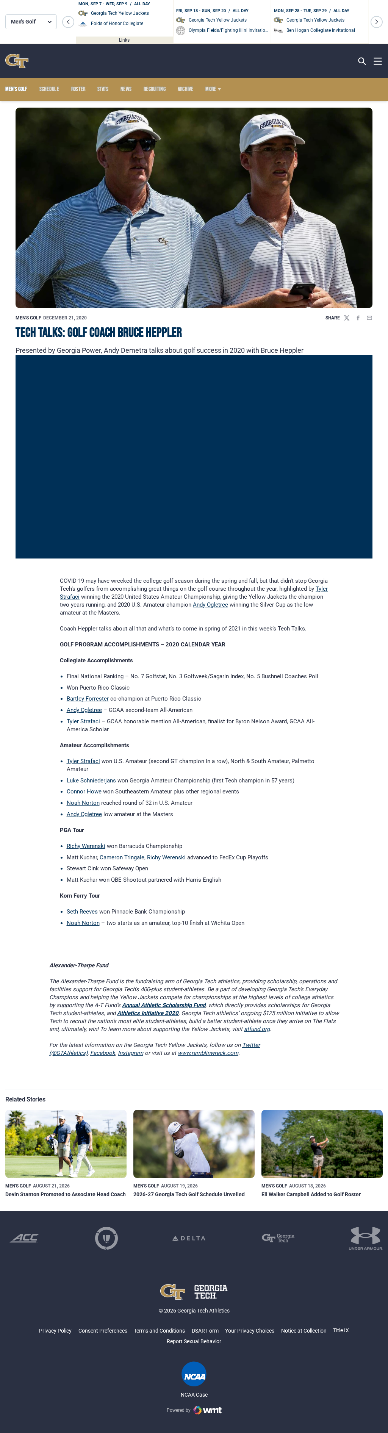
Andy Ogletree (210, 604)
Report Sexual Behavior (194, 1341)
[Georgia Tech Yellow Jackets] (16, 61)
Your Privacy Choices (249, 1331)
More (210, 89)
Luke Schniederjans (91, 780)
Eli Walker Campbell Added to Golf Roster (311, 1194)
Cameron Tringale (122, 857)
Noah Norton (83, 802)
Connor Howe (84, 791)
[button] (68, 22)
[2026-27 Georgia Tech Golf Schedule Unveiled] (194, 1144)
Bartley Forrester (88, 698)
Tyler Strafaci (83, 721)
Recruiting (155, 89)
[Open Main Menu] (378, 61)
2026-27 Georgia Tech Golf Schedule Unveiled (189, 1194)
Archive (186, 89)
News (125, 89)
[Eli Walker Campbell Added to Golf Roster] (322, 1144)
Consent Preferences (102, 1331)
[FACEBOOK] (358, 318)
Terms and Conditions (159, 1331)
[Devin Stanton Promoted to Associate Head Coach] (66, 1144)
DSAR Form (205, 1331)
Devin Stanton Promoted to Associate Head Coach (65, 1194)
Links (124, 39)
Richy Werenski (86, 846)
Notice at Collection (304, 1331)
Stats (103, 89)
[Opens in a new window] (24, 1238)
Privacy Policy (55, 1331)
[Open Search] (362, 61)
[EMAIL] (369, 318)
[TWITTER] (347, 318)
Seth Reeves (82, 911)
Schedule (49, 89)
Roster (78, 89)
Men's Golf (28, 318)
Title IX (341, 1330)
